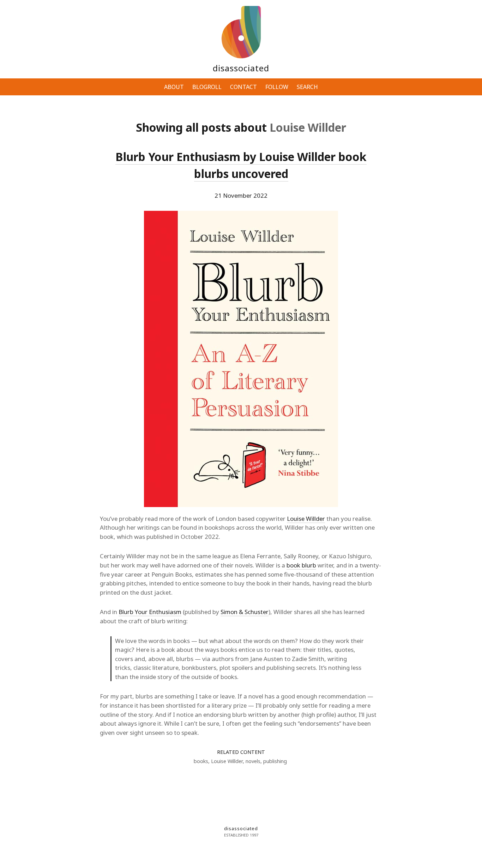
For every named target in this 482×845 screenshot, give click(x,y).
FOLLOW (276, 87)
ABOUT (174, 87)
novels (253, 761)
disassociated (241, 68)
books (201, 761)
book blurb (301, 565)
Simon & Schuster (245, 612)
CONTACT (243, 87)
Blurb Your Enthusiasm (150, 612)
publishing (275, 761)
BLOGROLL (207, 87)
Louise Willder (306, 518)
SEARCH (307, 87)
